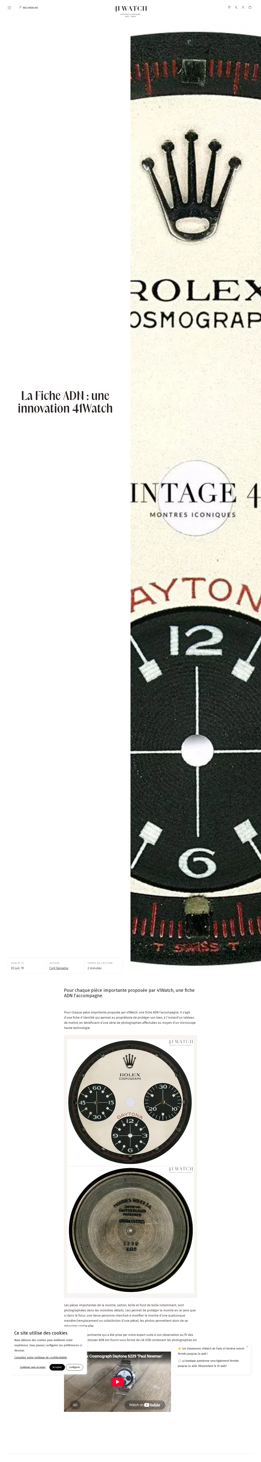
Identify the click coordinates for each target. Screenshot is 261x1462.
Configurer (74, 1367)
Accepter (57, 1367)
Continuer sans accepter (33, 1367)
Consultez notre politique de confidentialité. (40, 1357)
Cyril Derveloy (58, 968)
